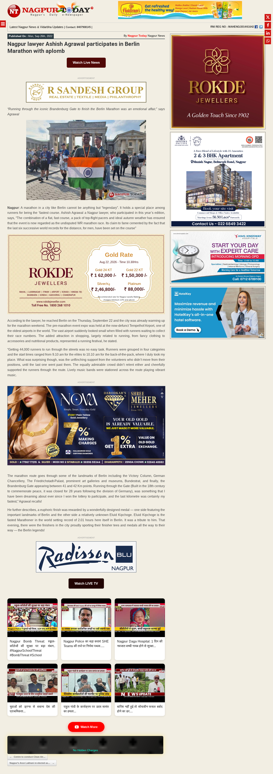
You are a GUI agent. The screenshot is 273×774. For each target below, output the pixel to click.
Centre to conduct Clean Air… (27, 757)
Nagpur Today (137, 35)
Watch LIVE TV (86, 583)
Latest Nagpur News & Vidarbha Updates (36, 27)
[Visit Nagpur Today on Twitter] (261, 26)
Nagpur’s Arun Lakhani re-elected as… (32, 763)
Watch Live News (86, 62)
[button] (32, 629)
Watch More (89, 727)
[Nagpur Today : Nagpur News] (50, 11)
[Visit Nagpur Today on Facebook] (256, 26)
